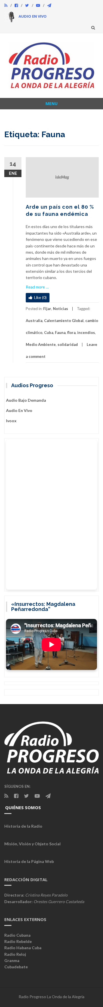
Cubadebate (16, 966)
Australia (34, 320)
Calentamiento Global (64, 320)
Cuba (48, 332)
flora (71, 332)
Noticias (60, 308)
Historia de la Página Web (29, 861)
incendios (86, 332)
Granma (11, 960)
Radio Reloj (15, 954)
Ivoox (11, 420)
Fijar (47, 308)
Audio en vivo (19, 410)
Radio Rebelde (18, 941)
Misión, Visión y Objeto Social (32, 843)
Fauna (60, 332)
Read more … (37, 286)
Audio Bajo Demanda (26, 400)
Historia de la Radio (23, 826)
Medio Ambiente (41, 344)
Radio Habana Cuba (22, 947)
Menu (51, 103)
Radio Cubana (17, 935)
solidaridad (68, 344)
